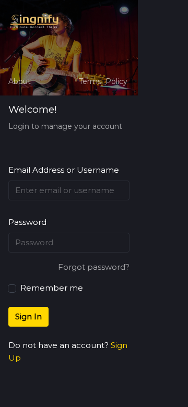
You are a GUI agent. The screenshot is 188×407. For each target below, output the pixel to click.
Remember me (50, 288)
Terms (90, 81)
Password (27, 222)
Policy (116, 81)
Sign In (28, 316)
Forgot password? (94, 267)
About (19, 81)
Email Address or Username (63, 170)
